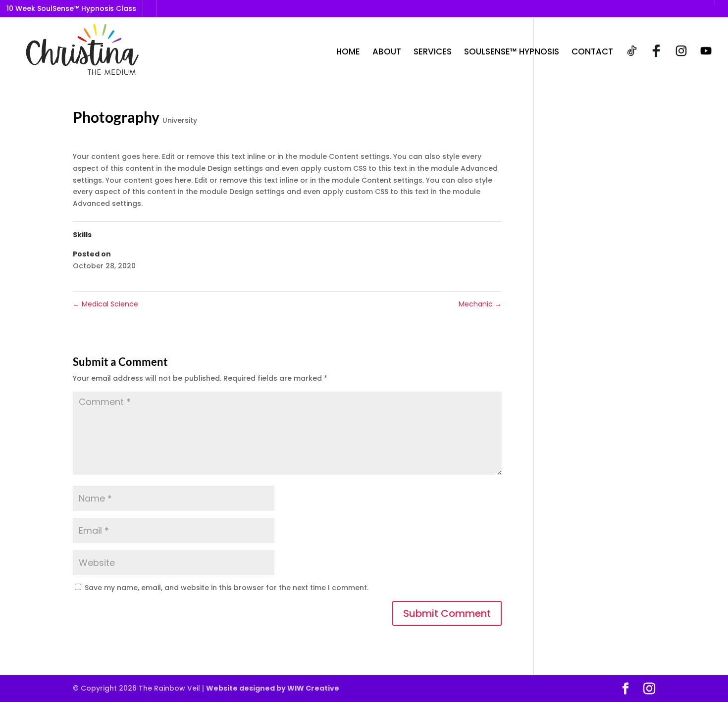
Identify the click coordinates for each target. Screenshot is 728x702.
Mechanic (480, 304)
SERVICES (433, 52)
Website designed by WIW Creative (272, 688)
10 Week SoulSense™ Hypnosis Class (71, 8)
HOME (348, 52)
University (179, 120)
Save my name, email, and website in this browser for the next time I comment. (226, 588)
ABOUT (386, 52)
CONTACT (592, 52)
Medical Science (105, 304)
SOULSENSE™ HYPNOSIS (511, 52)
